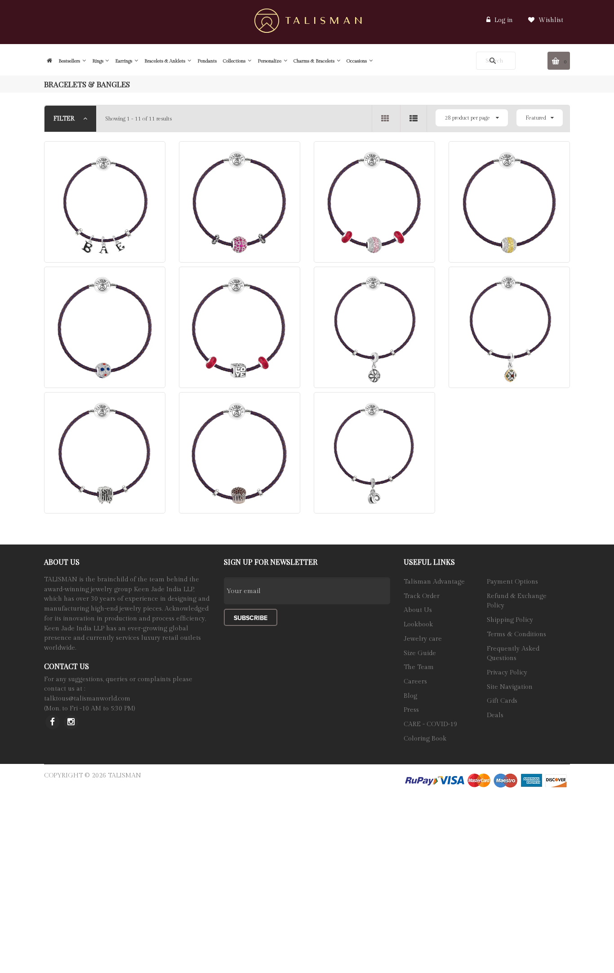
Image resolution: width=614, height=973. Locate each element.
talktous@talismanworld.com (87, 698)
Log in (503, 20)
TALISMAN (124, 775)
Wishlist (550, 20)
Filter (64, 118)
